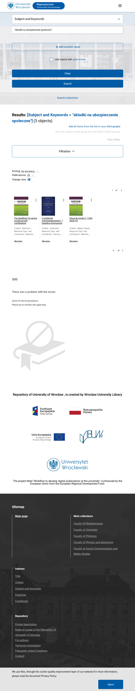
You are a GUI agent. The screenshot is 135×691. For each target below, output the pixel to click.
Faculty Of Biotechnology (88, 523)
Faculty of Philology (85, 536)
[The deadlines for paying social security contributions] (23, 206)
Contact (19, 656)
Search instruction (67, 98)
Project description (26, 624)
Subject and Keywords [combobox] (29, 19)
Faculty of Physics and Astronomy (93, 542)
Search (68, 83)
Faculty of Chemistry (86, 529)
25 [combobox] (28, 175)
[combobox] (67, 30)
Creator (19, 582)
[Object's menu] (36, 200)
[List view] (28, 180)
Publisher (20, 595)
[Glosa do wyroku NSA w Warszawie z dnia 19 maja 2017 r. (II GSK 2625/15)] (78, 206)
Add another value (69, 46)
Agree (111, 684)
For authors (21, 640)
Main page (21, 516)
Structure (18, 241)
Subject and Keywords (28, 588)
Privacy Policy (48, 676)
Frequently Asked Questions (31, 650)
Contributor (21, 601)
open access (79, 59)
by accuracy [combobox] (28, 171)
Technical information (28, 645)
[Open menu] (120, 6)
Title (17, 576)
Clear (67, 73)
